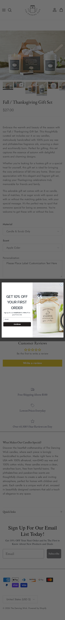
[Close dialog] (61, 284)
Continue (17, 324)
